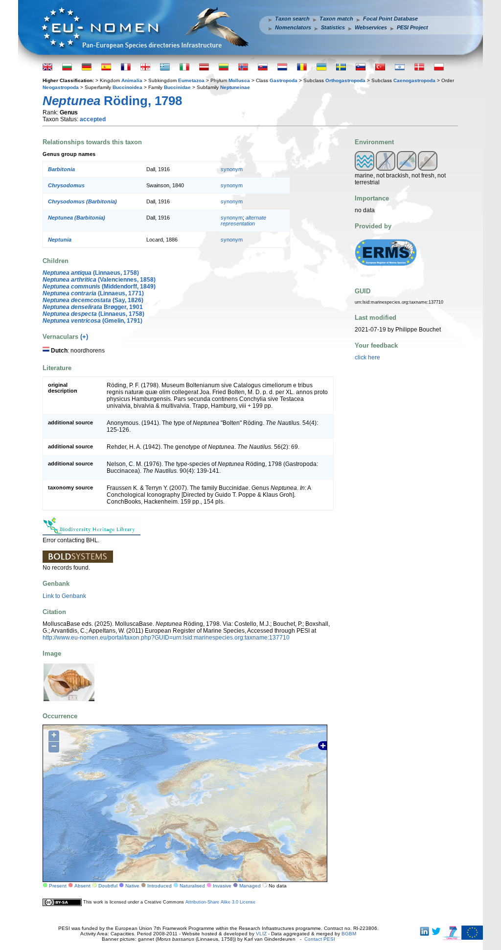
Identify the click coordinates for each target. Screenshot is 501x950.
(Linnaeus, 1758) (91, 272)
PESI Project (412, 27)
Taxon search (292, 19)
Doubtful (107, 885)
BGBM (349, 933)
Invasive (222, 885)
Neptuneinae (235, 87)
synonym (232, 169)
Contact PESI (319, 939)
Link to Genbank (64, 596)
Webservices (371, 27)
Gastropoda (283, 80)
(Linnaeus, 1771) (93, 293)
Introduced (159, 885)
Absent (82, 885)
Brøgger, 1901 (93, 307)
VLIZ (261, 933)
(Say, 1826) (93, 300)
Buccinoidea (127, 87)
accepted (93, 119)
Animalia (131, 80)
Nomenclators (293, 27)
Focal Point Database (390, 19)
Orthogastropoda (345, 80)
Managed (250, 885)
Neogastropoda (61, 87)
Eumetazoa (191, 80)
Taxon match (336, 19)
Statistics (333, 27)
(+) (84, 336)
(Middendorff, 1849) (99, 286)
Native (132, 885)
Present (58, 885)
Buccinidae (177, 87)
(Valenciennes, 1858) (99, 279)
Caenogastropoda (414, 80)
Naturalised (192, 885)
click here (367, 357)
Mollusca (239, 80)
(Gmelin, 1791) (92, 320)
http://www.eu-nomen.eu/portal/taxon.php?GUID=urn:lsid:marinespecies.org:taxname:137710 (166, 637)
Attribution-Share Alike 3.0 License (220, 902)
